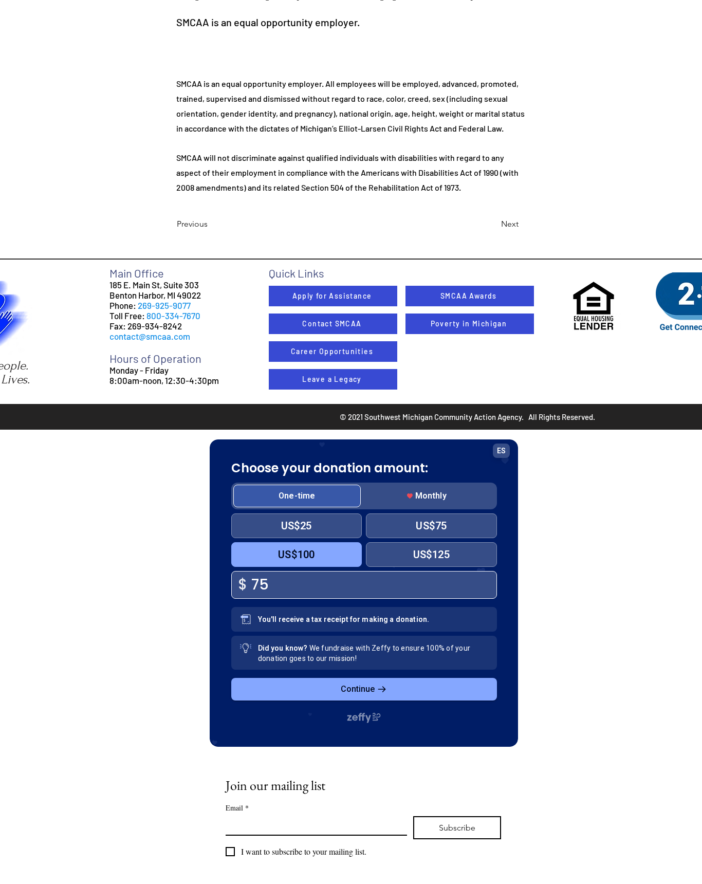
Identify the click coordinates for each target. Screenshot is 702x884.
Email (237, 807)
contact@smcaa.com (149, 336)
